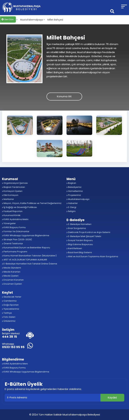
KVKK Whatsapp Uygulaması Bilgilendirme (26, 235)
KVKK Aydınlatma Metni (15, 219)
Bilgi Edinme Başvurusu (80, 244)
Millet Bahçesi (55, 19)
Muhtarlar (8, 199)
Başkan (72, 183)
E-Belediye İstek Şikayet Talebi (84, 236)
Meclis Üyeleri (10, 275)
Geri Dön (9, 19)
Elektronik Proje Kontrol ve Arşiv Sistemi (89, 232)
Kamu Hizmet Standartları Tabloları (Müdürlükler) (30, 255)
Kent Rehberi (75, 248)
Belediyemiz (74, 187)
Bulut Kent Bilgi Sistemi (80, 252)
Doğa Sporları (11, 304)
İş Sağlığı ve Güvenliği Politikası (20, 207)
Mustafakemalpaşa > (32, 19)
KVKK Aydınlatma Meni (15, 363)
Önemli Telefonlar (13, 243)
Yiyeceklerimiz (11, 308)
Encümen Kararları (13, 279)
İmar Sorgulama (77, 228)
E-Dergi (72, 207)
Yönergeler (9, 223)
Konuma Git (64, 96)
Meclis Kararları (11, 271)
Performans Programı (15, 251)
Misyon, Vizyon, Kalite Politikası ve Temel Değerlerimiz (32, 203)
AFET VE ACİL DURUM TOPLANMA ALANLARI (25, 259)
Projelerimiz (74, 195)
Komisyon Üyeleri (12, 191)
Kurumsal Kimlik (11, 215)
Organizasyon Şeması (15, 183)
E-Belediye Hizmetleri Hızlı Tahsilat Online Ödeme (30, 263)
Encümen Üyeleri (12, 283)
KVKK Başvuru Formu (14, 227)
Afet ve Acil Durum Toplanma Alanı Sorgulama (93, 256)
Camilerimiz (10, 300)
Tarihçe (7, 312)
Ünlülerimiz (9, 321)
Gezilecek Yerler (12, 296)
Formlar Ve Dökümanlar (16, 231)
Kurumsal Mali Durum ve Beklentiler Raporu (26, 247)
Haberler (73, 203)
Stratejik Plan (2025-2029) (17, 239)
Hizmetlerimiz (75, 191)
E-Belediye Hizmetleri (79, 224)
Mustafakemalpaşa (78, 199)
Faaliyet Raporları (13, 211)
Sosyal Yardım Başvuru (80, 240)
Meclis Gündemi (12, 267)
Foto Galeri (9, 317)
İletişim (72, 211)
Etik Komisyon (10, 195)
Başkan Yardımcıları (14, 187)
